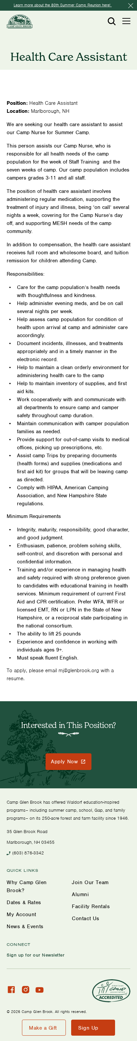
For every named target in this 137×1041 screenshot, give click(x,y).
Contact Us (85, 918)
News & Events (25, 926)
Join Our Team (90, 882)
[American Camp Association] (111, 990)
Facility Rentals (91, 906)
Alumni (80, 894)
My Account (21, 914)
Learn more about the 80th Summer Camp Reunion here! (63, 5)
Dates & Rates (24, 902)
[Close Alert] (131, 6)
